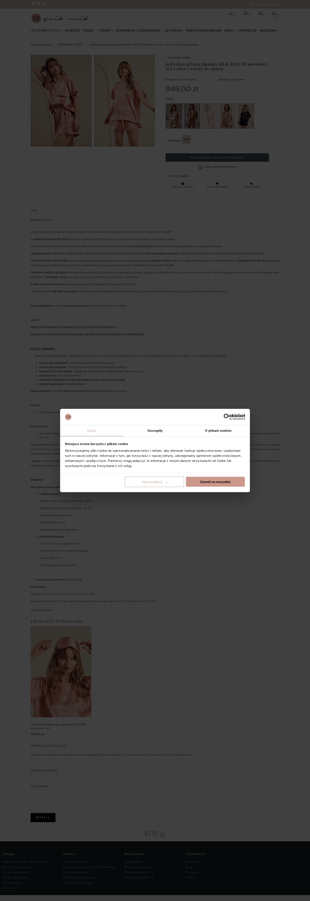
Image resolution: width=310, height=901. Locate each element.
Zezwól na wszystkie (215, 482)
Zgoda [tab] (92, 430)
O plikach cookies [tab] (218, 430)
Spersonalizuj (152, 482)
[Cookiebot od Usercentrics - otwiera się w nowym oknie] (226, 417)
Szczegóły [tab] (155, 430)
